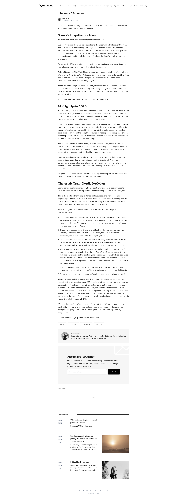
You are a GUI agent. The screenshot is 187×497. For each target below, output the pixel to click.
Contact (123, 6)
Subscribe (114, 372)
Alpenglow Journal (86, 6)
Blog (74, 6)
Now (61, 6)
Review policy (98, 490)
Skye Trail (100, 39)
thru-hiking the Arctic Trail (106, 190)
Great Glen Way (75, 75)
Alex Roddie (66, 18)
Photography (107, 6)
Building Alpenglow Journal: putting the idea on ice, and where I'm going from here (83, 438)
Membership (138, 6)
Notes (62, 324)
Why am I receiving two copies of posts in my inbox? (83, 421)
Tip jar (116, 6)
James (94, 75)
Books (97, 6)
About (67, 6)
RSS (87, 490)
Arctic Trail (73, 324)
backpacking (86, 324)
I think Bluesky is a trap (79, 462)
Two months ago (64, 111)
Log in (130, 6)
